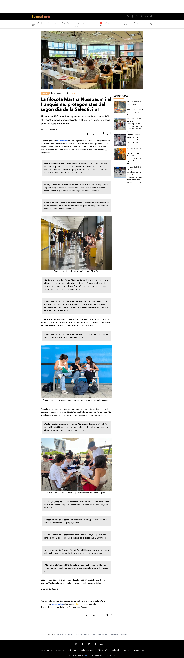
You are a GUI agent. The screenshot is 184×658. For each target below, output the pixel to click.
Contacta (60, 650)
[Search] (150, 24)
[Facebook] (132, 16)
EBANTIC (86, 655)
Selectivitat (62, 140)
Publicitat (115, 650)
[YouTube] (146, 16)
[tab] (121, 96)
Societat (49, 634)
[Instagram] (127, 16)
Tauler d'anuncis (87, 650)
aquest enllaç (57, 604)
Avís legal (72, 650)
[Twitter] (137, 16)
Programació (138, 650)
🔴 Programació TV (107, 24)
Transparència (46, 650)
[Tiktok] (151, 16)
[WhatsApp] (142, 16)
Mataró (39, 23)
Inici (42, 634)
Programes (138, 23)
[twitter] (107, 133)
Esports (65, 23)
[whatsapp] (111, 133)
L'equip (126, 650)
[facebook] (103, 133)
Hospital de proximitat (80, 24)
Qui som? (102, 650)
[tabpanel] (128, 142)
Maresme (52, 23)
